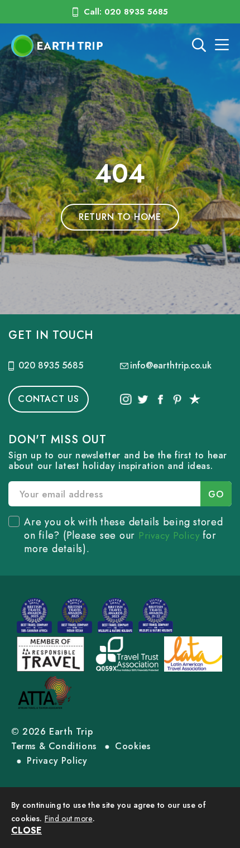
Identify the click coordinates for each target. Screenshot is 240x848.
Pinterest (177, 399)
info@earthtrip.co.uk (171, 365)
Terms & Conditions (54, 746)
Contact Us (48, 398)
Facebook (159, 399)
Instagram (126, 399)
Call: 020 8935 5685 (126, 12)
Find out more (69, 818)
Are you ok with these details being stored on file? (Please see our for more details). (123, 535)
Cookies (132, 746)
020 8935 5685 (50, 365)
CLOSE (26, 830)
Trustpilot (194, 399)
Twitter (142, 399)
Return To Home (120, 216)
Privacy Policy (169, 535)
